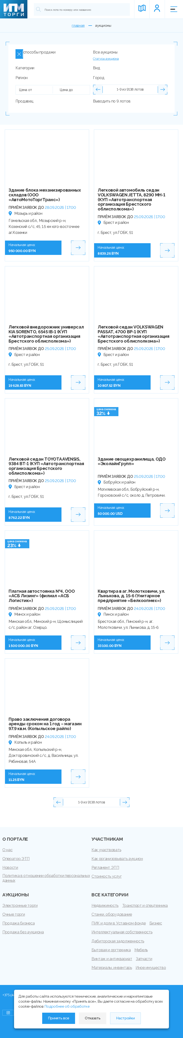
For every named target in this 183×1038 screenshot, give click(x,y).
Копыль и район (28, 742)
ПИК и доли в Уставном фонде (119, 923)
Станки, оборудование (112, 914)
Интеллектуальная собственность (122, 932)
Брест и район (116, 222)
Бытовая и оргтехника (111, 950)
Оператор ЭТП (16, 858)
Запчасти (144, 959)
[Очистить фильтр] (19, 54)
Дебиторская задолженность (118, 941)
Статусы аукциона (106, 58)
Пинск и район (116, 614)
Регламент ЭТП (105, 867)
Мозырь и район (28, 213)
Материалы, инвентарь (112, 967)
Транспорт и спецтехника (145, 905)
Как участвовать (106, 850)
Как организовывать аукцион (117, 858)
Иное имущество (151, 967)
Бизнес (155, 923)
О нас (7, 850)
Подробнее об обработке (67, 1006)
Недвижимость (105, 905)
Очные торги (13, 914)
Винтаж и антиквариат (112, 959)
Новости (10, 867)
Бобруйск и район (119, 482)
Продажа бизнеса (18, 923)
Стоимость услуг (107, 876)
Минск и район (27, 614)
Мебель (141, 950)
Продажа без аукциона (23, 932)
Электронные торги (20, 905)
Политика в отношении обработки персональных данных (46, 878)
